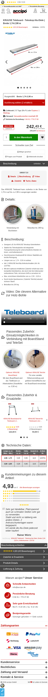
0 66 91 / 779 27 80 (32, 119)
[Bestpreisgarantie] (7, 615)
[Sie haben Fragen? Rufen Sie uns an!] (7, 595)
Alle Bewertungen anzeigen (30, 487)
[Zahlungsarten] (24, 637)
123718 (42, 464)
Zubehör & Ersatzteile (13, 557)
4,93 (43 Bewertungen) (24, 551)
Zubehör (18, 181)
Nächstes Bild (42, 60)
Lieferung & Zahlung (13, 569)
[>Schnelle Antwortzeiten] (7, 585)
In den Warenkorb (23, 137)
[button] (24, 152)
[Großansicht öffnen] (24, 58)
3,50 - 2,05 (8, 464)
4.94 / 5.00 (21, 2)
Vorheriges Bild (6, 60)
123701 (42, 458)
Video (37, 176)
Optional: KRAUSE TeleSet (35, 372)
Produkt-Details (10, 563)
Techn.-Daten (31, 181)
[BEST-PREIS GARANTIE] (8, 127)
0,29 (18, 458)
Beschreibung (22, 163)
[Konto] (35, 10)
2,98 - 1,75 (8, 458)
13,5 (34, 464)
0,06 (26, 458)
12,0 (34, 458)
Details (13, 176)
